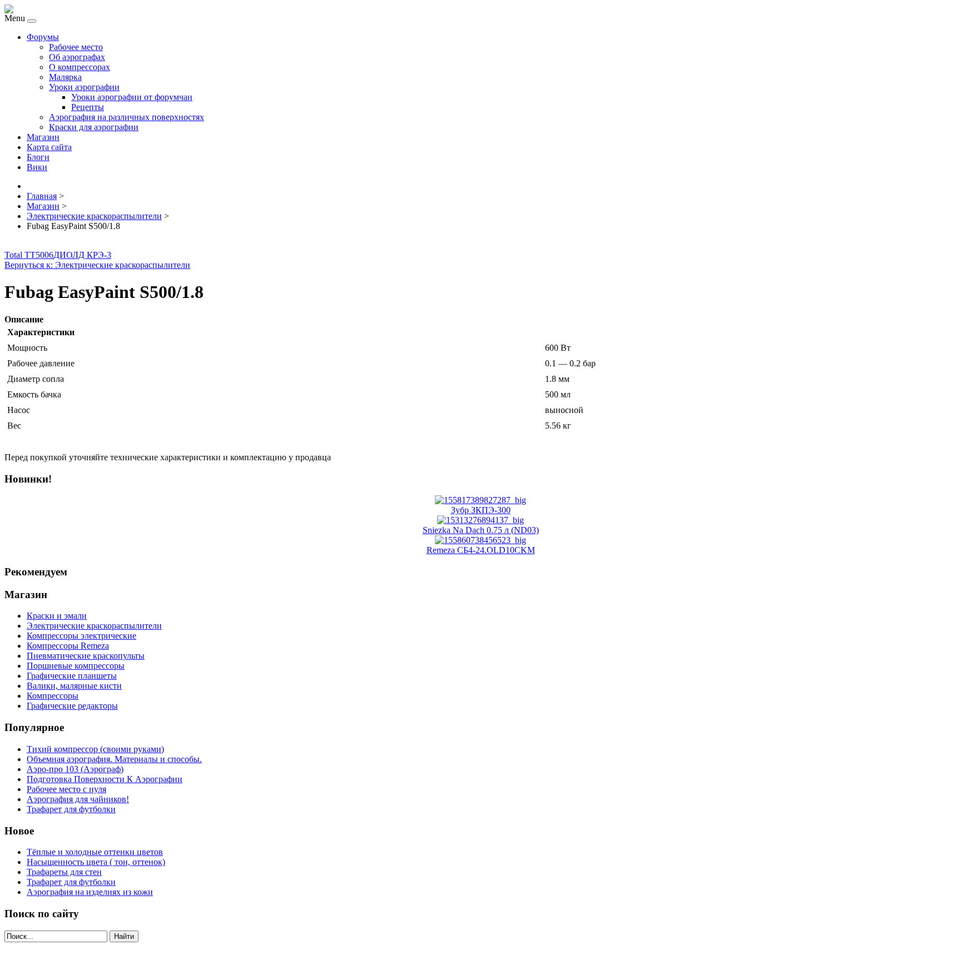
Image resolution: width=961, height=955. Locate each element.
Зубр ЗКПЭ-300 (481, 510)
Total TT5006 (28, 255)
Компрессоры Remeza (68, 645)
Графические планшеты (72, 675)
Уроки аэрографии (84, 87)
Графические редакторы (72, 705)
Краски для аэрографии (93, 127)
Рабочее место (76, 47)
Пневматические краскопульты (86, 655)
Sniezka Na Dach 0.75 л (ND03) (481, 530)
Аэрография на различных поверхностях (126, 117)
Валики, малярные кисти (74, 685)
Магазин (43, 137)
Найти (124, 936)
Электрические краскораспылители (94, 625)
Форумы (43, 37)
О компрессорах (79, 67)
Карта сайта (49, 147)
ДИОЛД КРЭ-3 (82, 255)
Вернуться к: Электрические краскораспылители (97, 265)
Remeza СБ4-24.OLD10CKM (481, 550)
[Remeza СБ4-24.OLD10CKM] (480, 540)
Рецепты (87, 107)
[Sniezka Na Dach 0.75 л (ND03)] (480, 520)
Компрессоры (52, 695)
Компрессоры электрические (81, 635)
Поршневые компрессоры (76, 665)
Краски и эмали (57, 615)
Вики (37, 167)
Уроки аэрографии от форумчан (131, 97)
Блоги (38, 157)
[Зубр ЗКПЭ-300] (480, 500)
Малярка (65, 77)
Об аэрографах (77, 57)
